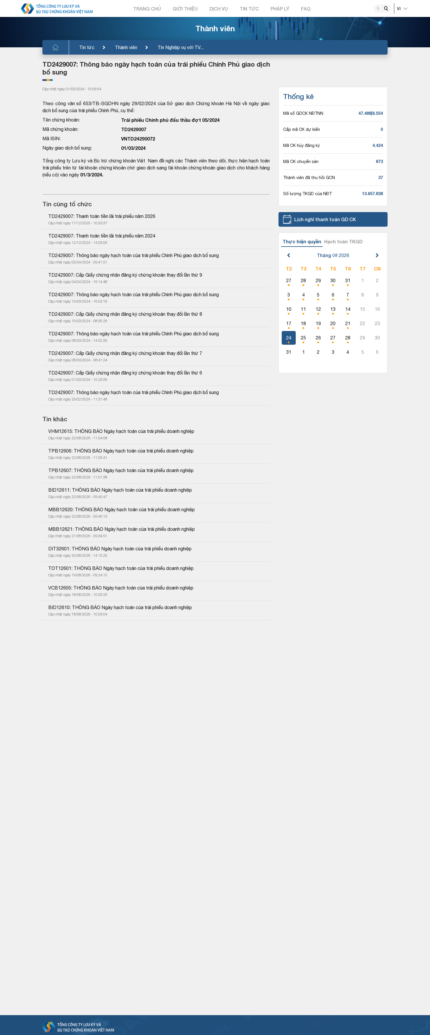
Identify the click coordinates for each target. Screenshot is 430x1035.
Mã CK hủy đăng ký (301, 145)
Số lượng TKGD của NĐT (307, 193)
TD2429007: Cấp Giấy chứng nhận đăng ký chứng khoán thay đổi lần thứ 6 (125, 372)
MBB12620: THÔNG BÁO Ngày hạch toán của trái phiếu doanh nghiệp (121, 509)
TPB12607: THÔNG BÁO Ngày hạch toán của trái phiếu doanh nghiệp (121, 470)
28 (303, 280)
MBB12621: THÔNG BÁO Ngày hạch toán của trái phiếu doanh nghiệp (121, 529)
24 (288, 337)
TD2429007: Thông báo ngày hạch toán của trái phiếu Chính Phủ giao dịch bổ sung (133, 255)
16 (377, 309)
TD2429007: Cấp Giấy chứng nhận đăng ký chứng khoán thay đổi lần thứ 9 (125, 275)
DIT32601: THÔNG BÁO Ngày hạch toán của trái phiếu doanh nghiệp (120, 548)
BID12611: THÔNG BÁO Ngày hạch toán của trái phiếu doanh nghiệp (120, 490)
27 (288, 280)
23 (377, 323)
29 (318, 280)
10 (288, 309)
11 (303, 309)
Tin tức (86, 47)
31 (347, 280)
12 (318, 309)
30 (333, 280)
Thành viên (126, 47)
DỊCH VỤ (218, 8)
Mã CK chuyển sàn (301, 161)
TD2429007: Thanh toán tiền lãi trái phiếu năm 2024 (101, 235)
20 (333, 323)
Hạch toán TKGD (343, 241)
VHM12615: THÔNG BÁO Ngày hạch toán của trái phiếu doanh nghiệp (121, 431)
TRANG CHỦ (147, 8)
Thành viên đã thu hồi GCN (309, 177)
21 (347, 323)
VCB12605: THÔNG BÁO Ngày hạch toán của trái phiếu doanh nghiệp (120, 587)
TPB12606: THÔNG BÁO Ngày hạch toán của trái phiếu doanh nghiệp (121, 450)
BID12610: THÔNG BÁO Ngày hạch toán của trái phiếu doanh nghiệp (120, 607)
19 (318, 323)
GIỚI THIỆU (185, 8)
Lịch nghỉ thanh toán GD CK (325, 219)
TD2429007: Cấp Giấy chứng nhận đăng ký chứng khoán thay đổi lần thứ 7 (125, 353)
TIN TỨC (249, 8)
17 (288, 323)
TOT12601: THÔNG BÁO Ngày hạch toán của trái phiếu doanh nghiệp (121, 568)
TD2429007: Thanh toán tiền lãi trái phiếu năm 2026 (101, 216)
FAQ (305, 8)
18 (303, 323)
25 (303, 337)
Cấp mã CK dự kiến (301, 129)
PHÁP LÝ (280, 8)
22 (362, 323)
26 (318, 337)
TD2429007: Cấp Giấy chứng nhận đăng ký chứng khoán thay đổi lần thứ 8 (125, 314)
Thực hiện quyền (302, 241)
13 (333, 309)
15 (362, 309)
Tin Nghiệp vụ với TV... (181, 47)
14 (347, 309)
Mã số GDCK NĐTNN (303, 113)
